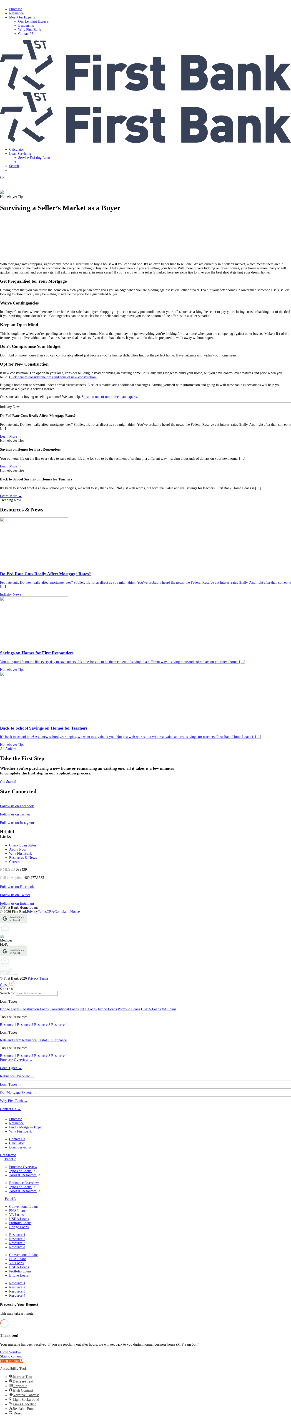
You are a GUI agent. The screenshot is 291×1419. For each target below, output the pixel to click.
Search (14, 166)
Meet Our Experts (22, 17)
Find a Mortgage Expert (26, 1127)
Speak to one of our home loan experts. (110, 397)
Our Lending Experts (33, 21)
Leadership (26, 25)
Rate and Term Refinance (18, 1040)
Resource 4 (59, 1025)
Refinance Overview (17, 1076)
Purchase (15, 9)
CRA (50, 911)
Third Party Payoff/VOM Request (42, 162)
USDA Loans (151, 1009)
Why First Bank (29, 29)
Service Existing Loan (34, 158)
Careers (14, 862)
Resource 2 (25, 1025)
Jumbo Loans (107, 1009)
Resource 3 (42, 1025)
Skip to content (11, 1356)
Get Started (17, 170)
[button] (11, 1361)
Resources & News (23, 857)
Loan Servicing (20, 153)
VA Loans (169, 1009)
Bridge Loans (10, 1009)
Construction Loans (34, 1009)
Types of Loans (20, 1171)
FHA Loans (88, 1009)
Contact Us (26, 34)
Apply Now (17, 849)
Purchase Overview (16, 1060)
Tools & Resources (23, 1175)
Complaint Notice (67, 911)
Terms (42, 911)
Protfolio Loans (20, 1223)
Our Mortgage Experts (18, 1092)
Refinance (16, 13)
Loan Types (11, 1068)
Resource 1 (8, 1025)
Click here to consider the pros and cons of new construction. (53, 377)
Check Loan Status (22, 845)
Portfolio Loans (129, 1009)
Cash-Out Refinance (52, 1040)
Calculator (16, 149)
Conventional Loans (64, 1009)
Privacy (32, 911)
